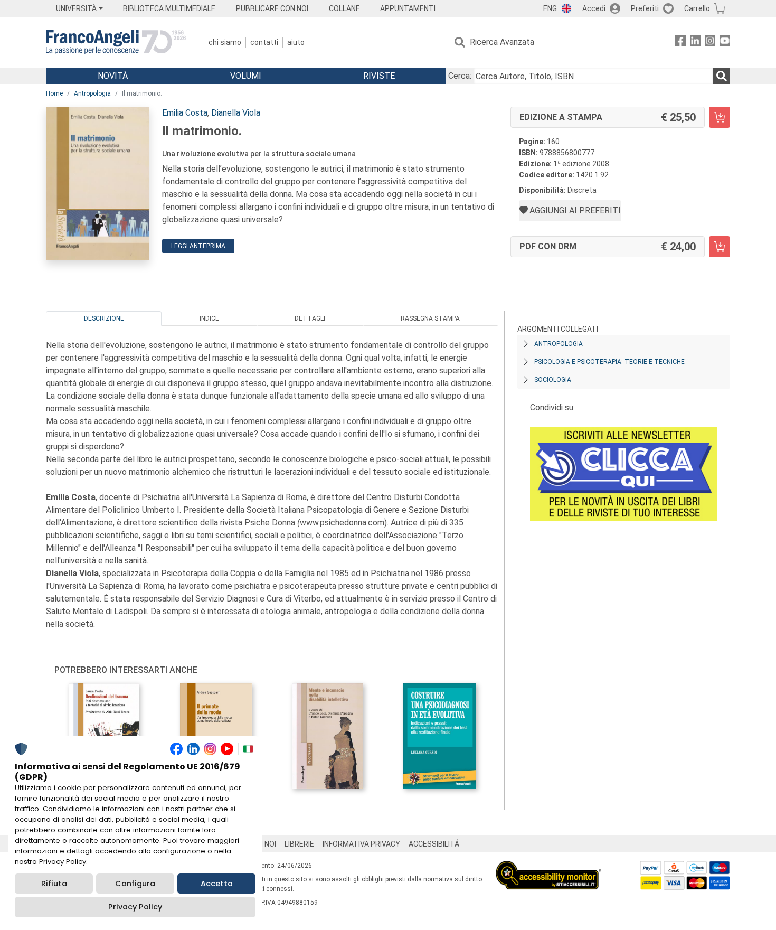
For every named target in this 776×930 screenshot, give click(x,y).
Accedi (593, 8)
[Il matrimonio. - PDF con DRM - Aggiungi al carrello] (719, 246)
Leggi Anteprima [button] (198, 246)
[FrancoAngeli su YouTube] (725, 42)
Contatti (264, 42)
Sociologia (552, 379)
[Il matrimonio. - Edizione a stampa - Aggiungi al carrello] (719, 117)
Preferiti (645, 8)
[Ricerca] (721, 76)
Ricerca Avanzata (502, 42)
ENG (550, 8)
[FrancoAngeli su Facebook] (680, 42)
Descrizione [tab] (104, 318)
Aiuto (296, 42)
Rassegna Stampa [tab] (430, 318)
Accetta (217, 883)
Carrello (697, 8)
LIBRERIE (299, 844)
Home (54, 93)
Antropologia (92, 93)
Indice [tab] (209, 318)
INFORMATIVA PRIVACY (361, 844)
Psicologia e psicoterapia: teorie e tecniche (609, 361)
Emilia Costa (184, 113)
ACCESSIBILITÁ (434, 844)
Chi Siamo (225, 42)
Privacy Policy (135, 906)
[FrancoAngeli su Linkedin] (695, 42)
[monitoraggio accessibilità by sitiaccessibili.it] (548, 867)
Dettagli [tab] (310, 318)
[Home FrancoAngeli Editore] (116, 42)
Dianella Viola (235, 113)
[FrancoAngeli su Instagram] (710, 42)
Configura (135, 883)
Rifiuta (54, 883)
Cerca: (459, 76)
